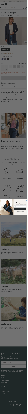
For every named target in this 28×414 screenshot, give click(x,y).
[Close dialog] (25, 200)
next (20, 208)
